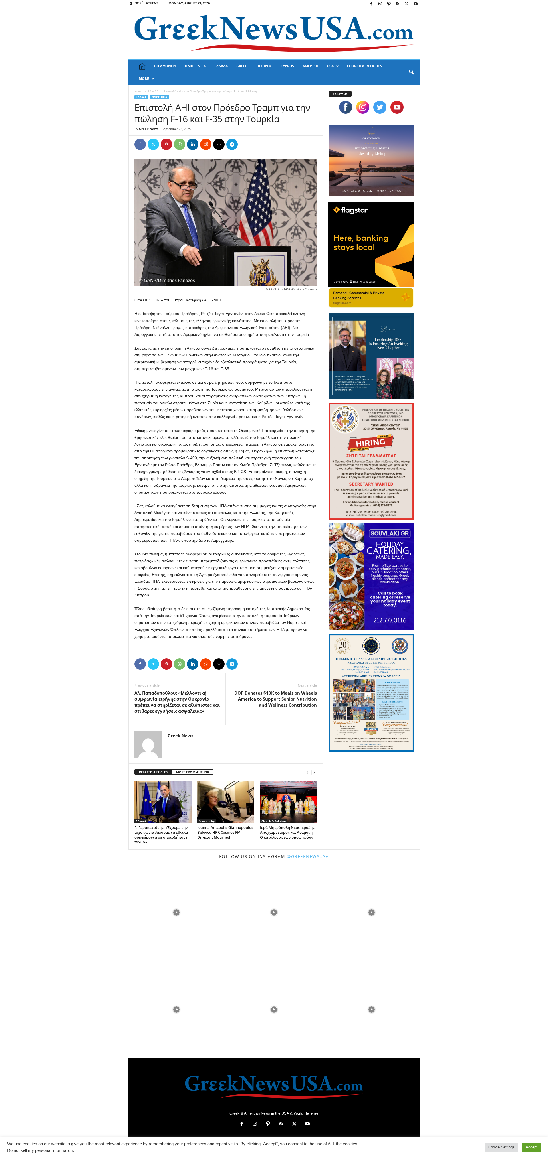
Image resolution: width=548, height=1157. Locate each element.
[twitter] (380, 107)
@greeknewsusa (308, 856)
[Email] (219, 144)
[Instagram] (380, 4)
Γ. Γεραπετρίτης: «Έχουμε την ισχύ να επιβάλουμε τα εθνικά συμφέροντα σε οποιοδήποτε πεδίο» (161, 835)
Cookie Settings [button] (501, 1147)
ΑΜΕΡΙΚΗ (310, 66)
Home (138, 91)
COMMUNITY (165, 66)
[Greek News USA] (274, 33)
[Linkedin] (192, 144)
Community (207, 821)
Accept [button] (531, 1147)
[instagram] (363, 107)
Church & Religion (273, 821)
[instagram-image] (176, 912)
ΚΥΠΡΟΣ (265, 66)
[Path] (389, 4)
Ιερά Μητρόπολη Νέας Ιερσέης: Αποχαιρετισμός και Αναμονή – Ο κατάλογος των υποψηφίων (287, 832)
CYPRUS (287, 66)
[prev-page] (307, 772)
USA (330, 66)
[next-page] (314, 772)
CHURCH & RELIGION (364, 66)
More (144, 78)
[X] (406, 4)
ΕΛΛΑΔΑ (221, 66)
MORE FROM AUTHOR (192, 772)
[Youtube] (415, 4)
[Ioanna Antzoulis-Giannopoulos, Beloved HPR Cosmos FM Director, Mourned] (225, 802)
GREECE (242, 66)
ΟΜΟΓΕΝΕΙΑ (195, 66)
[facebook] (346, 107)
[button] (411, 72)
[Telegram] (232, 144)
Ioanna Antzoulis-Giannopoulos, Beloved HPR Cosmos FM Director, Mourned (225, 832)
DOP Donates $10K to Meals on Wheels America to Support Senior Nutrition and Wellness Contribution (275, 699)
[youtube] (397, 107)
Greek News (148, 129)
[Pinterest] (166, 144)
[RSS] (397, 4)
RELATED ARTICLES (153, 772)
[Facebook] (371, 4)
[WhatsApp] (179, 144)
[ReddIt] (205, 144)
